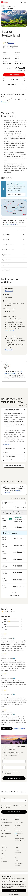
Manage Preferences (14, 894)
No (23, 791)
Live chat (3, 850)
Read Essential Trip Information (14, 465)
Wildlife (17, 860)
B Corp (16, 847)
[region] (14, 885)
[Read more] (2, 6)
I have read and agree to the (13, 772)
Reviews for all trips (19, 728)
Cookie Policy (7, 887)
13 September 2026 (20, 70)
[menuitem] (4, 2)
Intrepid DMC (18, 825)
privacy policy (9, 773)
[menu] (25, 2)
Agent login (4, 836)
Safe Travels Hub (5, 825)
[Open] (14, 612)
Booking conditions (6, 833)
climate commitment (11, 224)
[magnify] (21, 2)
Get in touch (4, 847)
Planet (16, 857)
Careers (16, 828)
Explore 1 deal (14, 79)
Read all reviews (7, 728)
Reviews (3, 856)
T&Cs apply (7, 807)
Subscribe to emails (14, 811)
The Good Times (19, 822)
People (16, 855)
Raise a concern (5, 861)
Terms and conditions (8, 755)
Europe (7, 6)
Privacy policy (18, 830)
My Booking (4, 819)
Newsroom (4, 858)
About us (17, 819)
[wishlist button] (22, 84)
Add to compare (12, 84)
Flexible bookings (5, 830)
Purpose (17, 845)
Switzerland (13, 6)
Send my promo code (14, 778)
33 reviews (11, 43)
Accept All (14, 890)
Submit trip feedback (6, 822)
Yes (18, 791)
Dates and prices (14, 74)
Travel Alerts (4, 828)
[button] (14, 18)
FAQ (2, 853)
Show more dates (12, 595)
